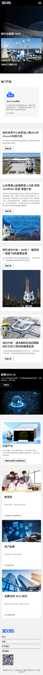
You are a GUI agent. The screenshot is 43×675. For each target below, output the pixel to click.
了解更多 (6, 385)
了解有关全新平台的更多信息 (14, 461)
